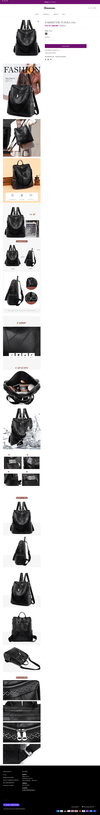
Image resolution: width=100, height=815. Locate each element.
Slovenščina (75, 807)
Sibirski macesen (9, 811)
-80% (63, 14)
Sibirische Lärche (19, 811)
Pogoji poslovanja (8, 777)
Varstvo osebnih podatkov (11, 780)
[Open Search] (89, 8)
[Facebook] (2, 2)
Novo (37, 14)
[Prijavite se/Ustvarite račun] (91, 8)
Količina (47, 37)
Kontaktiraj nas (49, 56)
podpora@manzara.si (28, 790)
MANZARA (22, 809)
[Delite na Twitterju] (48, 60)
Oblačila (46, 14)
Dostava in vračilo (8, 785)
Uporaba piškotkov (8, 782)
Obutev (56, 14)
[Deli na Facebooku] (45, 60)
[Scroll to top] (96, 811)
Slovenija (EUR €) (89, 807)
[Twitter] (7, 2)
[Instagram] (5, 2)
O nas (4, 774)
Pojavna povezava (60, 56)
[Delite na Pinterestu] (50, 60)
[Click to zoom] (38, 21)
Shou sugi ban (29, 811)
